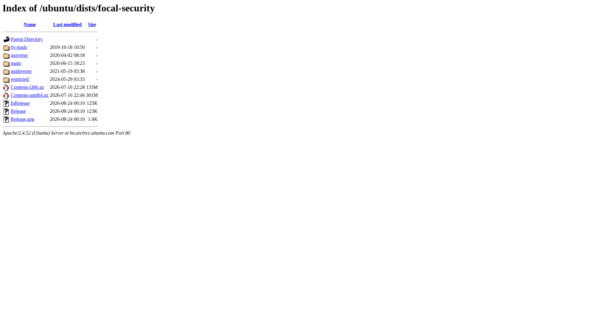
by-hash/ (19, 47)
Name (30, 24)
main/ (16, 63)
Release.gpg (22, 119)
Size (92, 24)
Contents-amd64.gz (30, 95)
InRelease (20, 103)
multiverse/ (21, 71)
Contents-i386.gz (27, 87)
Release (18, 111)
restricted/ (20, 79)
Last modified (67, 24)
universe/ (19, 55)
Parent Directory (27, 39)
